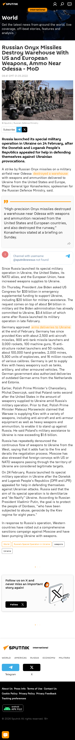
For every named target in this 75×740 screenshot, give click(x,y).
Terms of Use (34, 688)
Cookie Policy (9, 693)
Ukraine (7, 551)
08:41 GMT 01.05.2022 (15, 75)
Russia (34, 657)
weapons (58, 544)
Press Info (20, 688)
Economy (49, 657)
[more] (69, 243)
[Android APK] (13, 709)
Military (64, 657)
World (6, 544)
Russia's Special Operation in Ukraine (32, 544)
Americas (20, 657)
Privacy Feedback (46, 693)
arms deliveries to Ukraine (50, 327)
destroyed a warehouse (50, 173)
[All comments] (5, 734)
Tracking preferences (14, 698)
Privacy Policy (27, 693)
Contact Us (50, 688)
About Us (7, 688)
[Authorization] (55, 4)
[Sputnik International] (11, 5)
